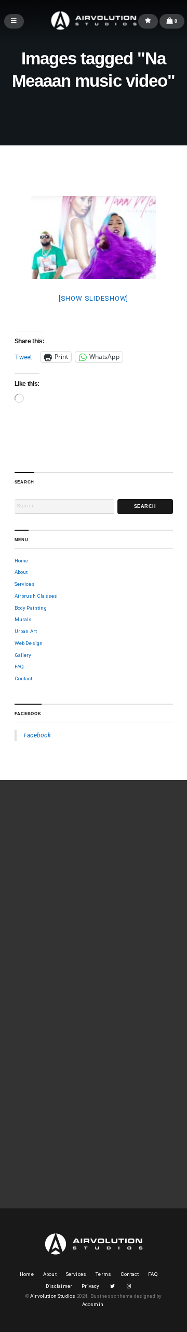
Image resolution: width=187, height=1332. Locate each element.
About (21, 572)
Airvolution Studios (52, 1296)
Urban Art (26, 631)
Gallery (23, 655)
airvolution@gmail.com (53, 1145)
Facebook (28, 713)
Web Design (29, 643)
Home (22, 560)
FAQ (19, 666)
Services (25, 584)
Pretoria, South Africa (50, 1136)
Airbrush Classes (36, 596)
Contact (24, 678)
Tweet (24, 357)
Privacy (90, 1286)
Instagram (128, 1286)
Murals (23, 619)
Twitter (112, 1286)
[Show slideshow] (93, 298)
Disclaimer (59, 1286)
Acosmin (92, 1304)
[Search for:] (64, 506)
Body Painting (31, 608)
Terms (103, 1274)
